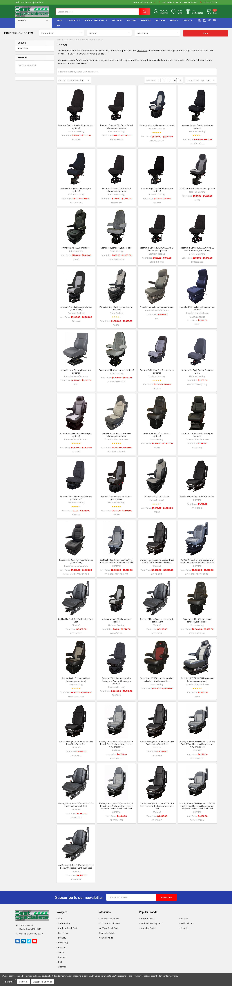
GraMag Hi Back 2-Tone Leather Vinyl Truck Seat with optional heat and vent (116, 561)
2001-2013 (23, 48)
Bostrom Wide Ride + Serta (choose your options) (76, 497)
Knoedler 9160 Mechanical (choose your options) (197, 308)
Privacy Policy (172, 976)
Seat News (117, 20)
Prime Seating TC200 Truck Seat (76, 247)
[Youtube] (214, 20)
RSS (58, 25)
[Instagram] (204, 20)
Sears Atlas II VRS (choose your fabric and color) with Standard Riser (157, 679)
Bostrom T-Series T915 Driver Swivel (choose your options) (116, 126)
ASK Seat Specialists (109, 918)
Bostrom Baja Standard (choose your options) (156, 189)
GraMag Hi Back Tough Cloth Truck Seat (197, 496)
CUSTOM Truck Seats (109, 928)
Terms (173, 20)
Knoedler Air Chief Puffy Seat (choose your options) (76, 561)
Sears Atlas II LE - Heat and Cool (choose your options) (76, 679)
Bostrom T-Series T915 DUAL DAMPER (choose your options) (156, 249)
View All (184, 928)
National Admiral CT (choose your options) (116, 620)
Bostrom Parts (148, 918)
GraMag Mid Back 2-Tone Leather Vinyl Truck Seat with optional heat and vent (197, 561)
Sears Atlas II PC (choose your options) (116, 370)
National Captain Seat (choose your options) (197, 126)
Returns (160, 20)
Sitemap (62, 966)
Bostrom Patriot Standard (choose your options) (76, 126)
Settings (9, 981)
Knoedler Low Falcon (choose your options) (76, 371)
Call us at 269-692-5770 (31, 933)
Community (72, 20)
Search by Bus (106, 937)
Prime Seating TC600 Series (156, 496)
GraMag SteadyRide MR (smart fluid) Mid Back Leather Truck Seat (76, 804)
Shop (59, 20)
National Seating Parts (151, 923)
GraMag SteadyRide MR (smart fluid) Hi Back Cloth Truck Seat (76, 742)
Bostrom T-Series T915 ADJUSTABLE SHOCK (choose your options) (197, 249)
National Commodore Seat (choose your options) (116, 497)
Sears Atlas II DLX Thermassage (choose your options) (197, 620)
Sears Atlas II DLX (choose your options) (157, 434)
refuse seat (142, 50)
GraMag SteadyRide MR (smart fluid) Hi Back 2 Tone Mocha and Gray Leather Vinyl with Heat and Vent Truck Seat (116, 806)
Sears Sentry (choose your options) (116, 247)
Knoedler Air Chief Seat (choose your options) (76, 434)
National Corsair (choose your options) (197, 188)
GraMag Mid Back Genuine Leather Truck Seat (76, 620)
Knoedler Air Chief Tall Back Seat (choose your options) (116, 434)
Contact (187, 20)
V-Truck (184, 918)
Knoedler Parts (148, 928)
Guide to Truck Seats (96, 20)
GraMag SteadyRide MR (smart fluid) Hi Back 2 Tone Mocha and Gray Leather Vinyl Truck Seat (116, 744)
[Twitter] (209, 20)
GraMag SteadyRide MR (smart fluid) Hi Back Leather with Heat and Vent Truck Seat (157, 806)
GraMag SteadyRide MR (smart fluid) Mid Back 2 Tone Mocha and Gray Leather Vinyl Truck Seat (197, 744)
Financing (146, 20)
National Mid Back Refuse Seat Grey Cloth (197, 371)
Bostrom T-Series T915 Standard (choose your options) (116, 189)
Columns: (150, 80)
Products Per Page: (196, 80)
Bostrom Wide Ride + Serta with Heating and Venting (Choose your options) (116, 681)
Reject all (23, 981)
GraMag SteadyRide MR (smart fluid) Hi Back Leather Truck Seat (157, 742)
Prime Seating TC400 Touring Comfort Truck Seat (116, 308)
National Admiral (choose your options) (156, 125)
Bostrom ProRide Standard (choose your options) (76, 308)
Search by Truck (107, 933)
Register (164, 13)
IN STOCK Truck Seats (109, 923)
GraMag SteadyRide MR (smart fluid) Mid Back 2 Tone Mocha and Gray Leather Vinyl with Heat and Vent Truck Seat (197, 806)
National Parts (187, 923)
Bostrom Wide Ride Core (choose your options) (157, 371)
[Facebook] (199, 20)
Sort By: (62, 80)
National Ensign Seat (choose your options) (76, 189)
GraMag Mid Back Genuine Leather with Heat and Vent (157, 620)
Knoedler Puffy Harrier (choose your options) (197, 434)
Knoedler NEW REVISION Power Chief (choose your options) (197, 679)
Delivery (131, 20)
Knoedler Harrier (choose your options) (157, 307)
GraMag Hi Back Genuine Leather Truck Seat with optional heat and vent (157, 561)
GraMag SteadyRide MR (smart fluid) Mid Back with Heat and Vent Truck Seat (76, 866)
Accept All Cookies (42, 981)
